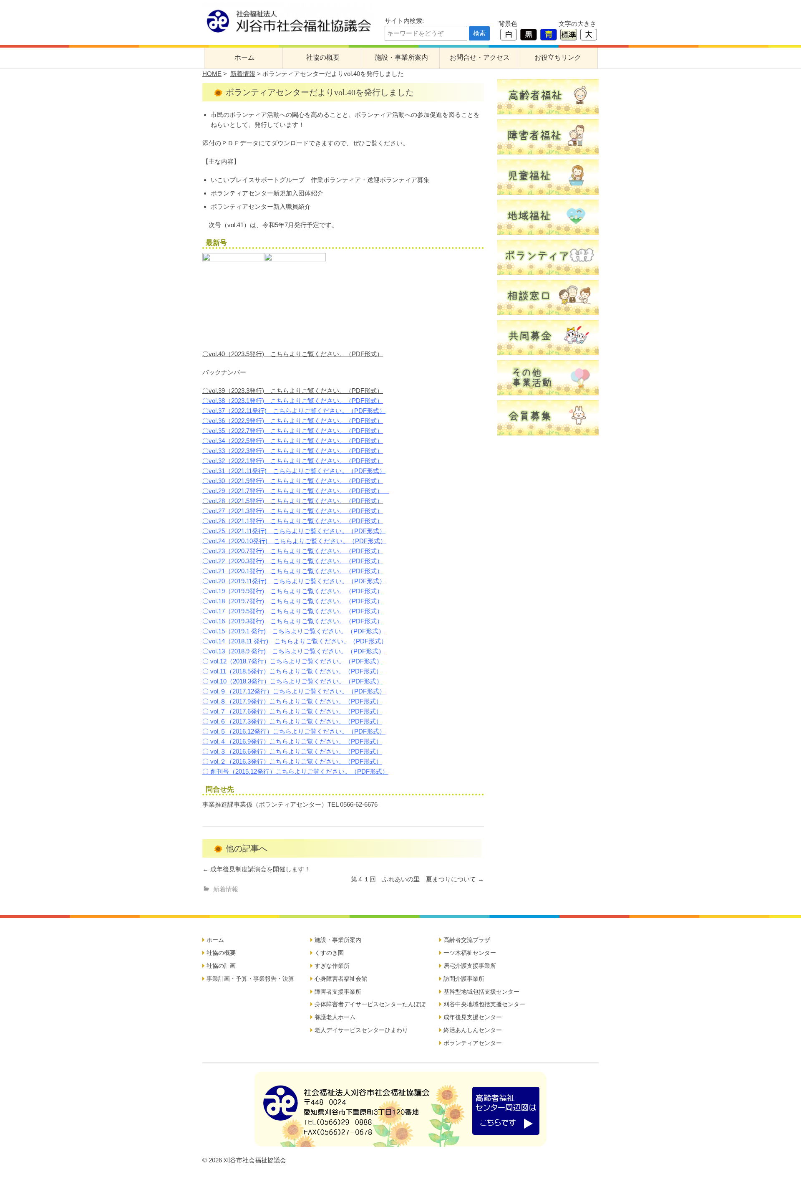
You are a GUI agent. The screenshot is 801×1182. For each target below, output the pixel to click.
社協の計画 (221, 965)
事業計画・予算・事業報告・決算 (250, 978)
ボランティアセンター (472, 1043)
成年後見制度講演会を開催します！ (256, 869)
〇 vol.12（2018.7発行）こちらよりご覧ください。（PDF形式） (292, 661)
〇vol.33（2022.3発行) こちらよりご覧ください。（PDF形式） (292, 450)
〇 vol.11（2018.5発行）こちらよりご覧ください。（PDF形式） (292, 671)
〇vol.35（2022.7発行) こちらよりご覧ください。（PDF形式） (292, 430)
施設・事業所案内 (401, 57)
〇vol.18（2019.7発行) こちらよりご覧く (261, 601)
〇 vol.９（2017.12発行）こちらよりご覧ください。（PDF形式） (293, 691)
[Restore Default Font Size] (568, 34)
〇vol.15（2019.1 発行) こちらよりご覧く (262, 631)
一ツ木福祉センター (469, 952)
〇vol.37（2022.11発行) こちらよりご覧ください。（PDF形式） (293, 410)
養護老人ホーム (335, 1017)
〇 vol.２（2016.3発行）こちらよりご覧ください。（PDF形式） (292, 761)
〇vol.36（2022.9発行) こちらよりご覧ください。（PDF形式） (292, 420)
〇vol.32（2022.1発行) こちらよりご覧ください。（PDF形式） (292, 460)
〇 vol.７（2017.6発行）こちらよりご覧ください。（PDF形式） (292, 711)
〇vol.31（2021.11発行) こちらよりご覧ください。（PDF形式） (293, 470)
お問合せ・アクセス (480, 57)
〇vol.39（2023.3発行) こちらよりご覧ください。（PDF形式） (292, 390)
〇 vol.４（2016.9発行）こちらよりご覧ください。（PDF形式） (292, 741)
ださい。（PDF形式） (351, 591)
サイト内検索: (404, 20)
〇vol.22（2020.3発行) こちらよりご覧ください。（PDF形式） (292, 560)
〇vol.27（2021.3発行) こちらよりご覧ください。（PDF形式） (292, 510)
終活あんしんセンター (472, 1030)
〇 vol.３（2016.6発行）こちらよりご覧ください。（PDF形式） (292, 751)
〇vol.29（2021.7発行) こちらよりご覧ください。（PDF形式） (292, 490)
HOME (212, 73)
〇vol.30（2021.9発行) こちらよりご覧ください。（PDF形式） (292, 480)
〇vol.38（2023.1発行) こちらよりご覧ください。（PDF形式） (292, 400)
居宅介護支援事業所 (469, 965)
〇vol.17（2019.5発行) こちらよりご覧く (261, 611)
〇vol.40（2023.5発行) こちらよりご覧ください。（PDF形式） (292, 353)
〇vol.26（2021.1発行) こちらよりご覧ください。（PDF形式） (292, 520)
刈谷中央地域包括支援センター (484, 1004)
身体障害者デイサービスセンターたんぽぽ (370, 1004)
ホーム (244, 57)
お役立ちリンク (557, 57)
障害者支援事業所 (338, 991)
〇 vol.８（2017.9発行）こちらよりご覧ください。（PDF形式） (292, 701)
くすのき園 (329, 952)
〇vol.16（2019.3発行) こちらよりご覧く (261, 621)
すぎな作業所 (332, 965)
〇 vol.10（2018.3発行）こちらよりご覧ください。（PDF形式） (292, 681)
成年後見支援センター (472, 1017)
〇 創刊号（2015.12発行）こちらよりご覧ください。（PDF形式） (295, 771)
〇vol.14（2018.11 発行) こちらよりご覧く (263, 641)
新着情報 (242, 73)
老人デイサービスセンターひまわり (361, 1030)
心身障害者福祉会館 (341, 978)
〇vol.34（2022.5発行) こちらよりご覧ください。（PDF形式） (292, 440)
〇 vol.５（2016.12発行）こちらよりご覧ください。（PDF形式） (293, 731)
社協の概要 (323, 57)
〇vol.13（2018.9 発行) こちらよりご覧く (262, 651)
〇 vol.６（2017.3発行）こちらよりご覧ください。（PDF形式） (292, 721)
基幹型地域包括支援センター (481, 991)
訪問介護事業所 (463, 978)
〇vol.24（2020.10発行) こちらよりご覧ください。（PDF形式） (294, 540)
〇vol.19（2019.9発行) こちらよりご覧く (261, 591)
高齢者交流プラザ (466, 939)
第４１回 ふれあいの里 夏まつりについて (417, 879)
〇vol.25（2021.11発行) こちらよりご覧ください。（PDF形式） (293, 530)
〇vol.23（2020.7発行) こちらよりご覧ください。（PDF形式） (292, 550)
